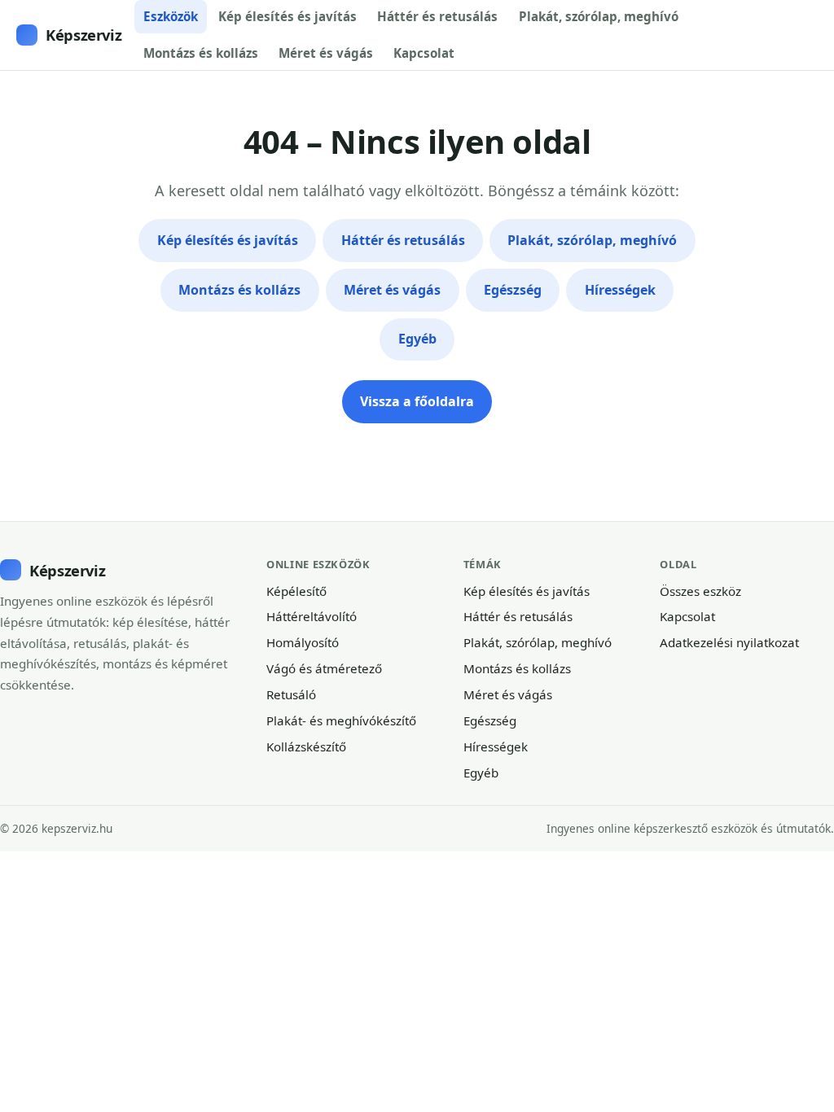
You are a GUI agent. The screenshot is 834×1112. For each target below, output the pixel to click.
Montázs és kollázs (200, 53)
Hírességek (620, 290)
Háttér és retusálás (437, 16)
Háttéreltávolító (311, 616)
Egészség (513, 290)
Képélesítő (296, 591)
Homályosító (302, 642)
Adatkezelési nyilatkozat (729, 642)
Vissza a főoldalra (417, 401)
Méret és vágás (326, 53)
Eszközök (170, 16)
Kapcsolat (423, 53)
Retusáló (291, 694)
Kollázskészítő (306, 746)
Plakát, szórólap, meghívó (598, 16)
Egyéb (417, 339)
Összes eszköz (700, 591)
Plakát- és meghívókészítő (341, 720)
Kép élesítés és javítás (287, 16)
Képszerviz (83, 34)
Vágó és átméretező (324, 668)
